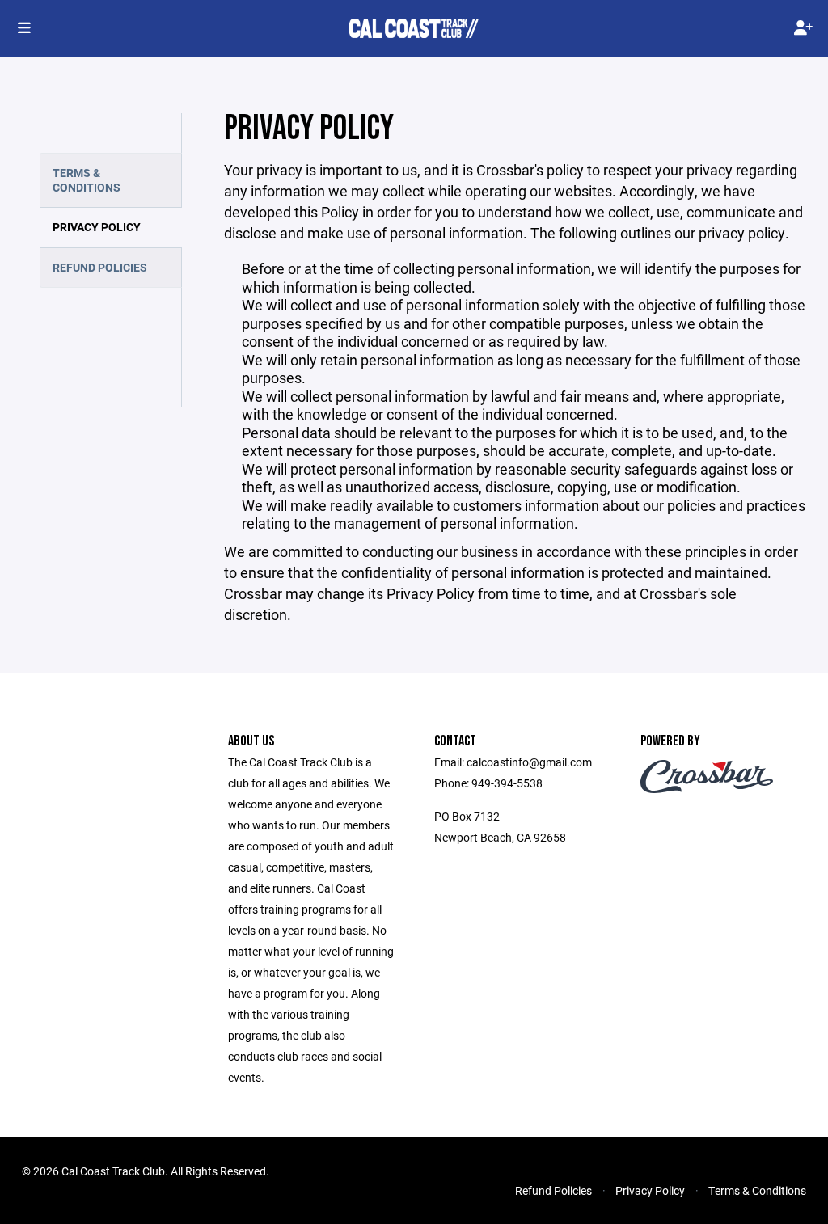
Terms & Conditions (86, 180)
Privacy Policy (97, 226)
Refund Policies (100, 267)
